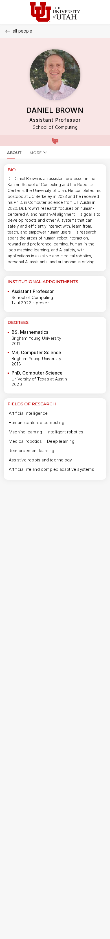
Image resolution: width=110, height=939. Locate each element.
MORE (36, 152)
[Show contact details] (55, 140)
